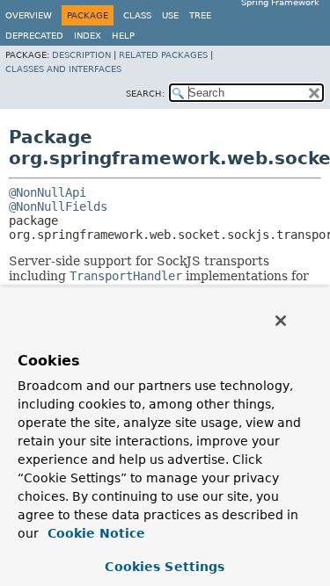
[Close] (280, 320)
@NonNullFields (58, 206)
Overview (28, 15)
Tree (200, 15)
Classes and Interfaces (63, 69)
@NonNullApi (47, 192)
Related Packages (163, 55)
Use (170, 15)
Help (123, 35)
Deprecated (34, 35)
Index (87, 35)
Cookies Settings (164, 567)
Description (81, 55)
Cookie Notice (94, 533)
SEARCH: (145, 93)
